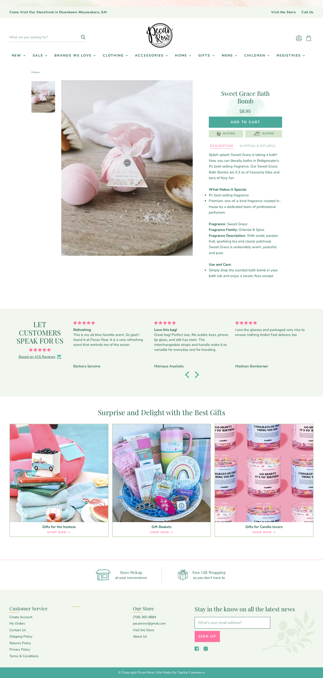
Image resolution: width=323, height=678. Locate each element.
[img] (39, 350)
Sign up (207, 636)
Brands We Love (73, 55)
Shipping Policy (20, 636)
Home (181, 55)
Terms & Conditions (24, 656)
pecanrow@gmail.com (149, 623)
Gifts (205, 55)
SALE (38, 55)
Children (255, 55)
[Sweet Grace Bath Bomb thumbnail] (43, 97)
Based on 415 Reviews (37, 357)
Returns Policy (20, 643)
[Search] (79, 37)
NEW (17, 55)
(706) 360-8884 (144, 617)
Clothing (114, 55)
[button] (188, 374)
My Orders (17, 623)
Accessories (150, 55)
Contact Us (17, 630)
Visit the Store (283, 12)
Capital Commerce (191, 672)
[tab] (221, 146)
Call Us (307, 12)
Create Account (20, 617)
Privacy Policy (19, 649)
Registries (289, 55)
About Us (140, 636)
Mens (228, 55)
